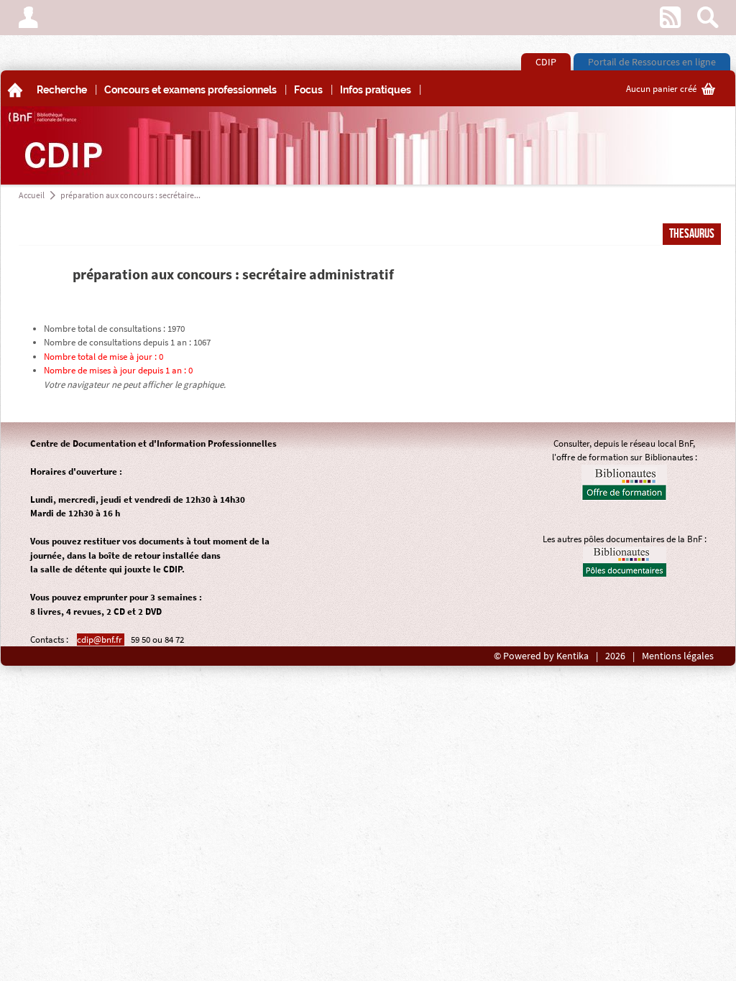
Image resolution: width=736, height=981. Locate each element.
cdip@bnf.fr (100, 639)
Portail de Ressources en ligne (652, 61)
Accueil (32, 195)
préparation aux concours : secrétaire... (130, 195)
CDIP (545, 61)
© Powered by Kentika (541, 656)
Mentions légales (678, 656)
